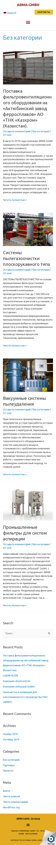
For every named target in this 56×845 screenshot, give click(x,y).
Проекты (8, 770)
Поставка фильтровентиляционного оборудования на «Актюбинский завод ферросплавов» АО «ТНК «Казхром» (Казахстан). (27, 108)
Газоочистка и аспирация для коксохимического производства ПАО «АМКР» (25, 697)
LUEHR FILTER (10, 675)
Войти (6, 791)
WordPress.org (11, 807)
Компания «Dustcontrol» (16, 681)
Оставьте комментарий (16, 131)
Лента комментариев (15, 802)
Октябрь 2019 (11, 739)
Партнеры (8, 765)
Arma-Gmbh (28, 5)
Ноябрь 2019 (10, 734)
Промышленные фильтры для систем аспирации (25, 533)
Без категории (41, 131)
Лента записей (11, 796)
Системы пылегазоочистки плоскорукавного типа (26, 258)
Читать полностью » (15, 200)
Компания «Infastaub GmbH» (19, 686)
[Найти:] (28, 633)
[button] (44, 12)
